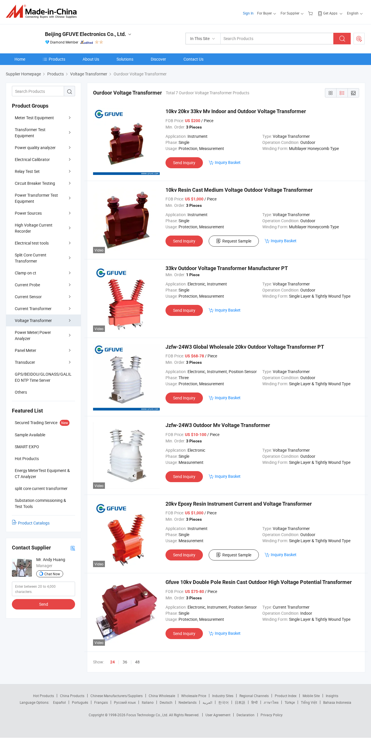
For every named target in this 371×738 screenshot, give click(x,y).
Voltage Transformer (33, 320)
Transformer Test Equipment (30, 132)
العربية (207, 702)
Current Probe (27, 284)
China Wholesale (162, 695)
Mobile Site (311, 695)
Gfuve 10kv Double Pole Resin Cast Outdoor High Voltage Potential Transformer (259, 582)
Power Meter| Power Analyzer (33, 335)
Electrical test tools (32, 243)
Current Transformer (33, 308)
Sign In (248, 13)
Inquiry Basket (228, 162)
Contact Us (193, 59)
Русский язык (125, 702)
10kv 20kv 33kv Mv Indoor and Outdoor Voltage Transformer (236, 111)
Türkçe (290, 702)
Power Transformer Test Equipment (36, 198)
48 (137, 662)
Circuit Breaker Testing (35, 183)
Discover (158, 59)
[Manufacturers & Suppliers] (43, 11)
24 (112, 662)
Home (19, 59)
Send (43, 604)
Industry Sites (222, 695)
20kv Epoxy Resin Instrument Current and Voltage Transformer (239, 504)
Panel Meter (25, 350)
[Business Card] (72, 548)
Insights (332, 695)
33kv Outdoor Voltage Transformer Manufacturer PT (227, 268)
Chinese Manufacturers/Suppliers (116, 695)
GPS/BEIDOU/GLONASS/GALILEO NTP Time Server (43, 377)
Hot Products (43, 695)
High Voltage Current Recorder (33, 228)
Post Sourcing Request (359, 38)
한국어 (223, 702)
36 (125, 662)
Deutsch (166, 702)
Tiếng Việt (309, 702)
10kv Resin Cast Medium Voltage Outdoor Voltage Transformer (239, 190)
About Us (91, 59)
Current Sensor (28, 296)
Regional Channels (254, 695)
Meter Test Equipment (34, 117)
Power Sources (28, 213)
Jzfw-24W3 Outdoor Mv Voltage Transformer (218, 425)
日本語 (240, 702)
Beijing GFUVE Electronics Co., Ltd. (85, 34)
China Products (72, 695)
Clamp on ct (25, 273)
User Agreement (217, 714)
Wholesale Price (193, 695)
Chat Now (52, 573)
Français (101, 702)
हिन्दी (254, 702)
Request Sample (236, 241)
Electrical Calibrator (32, 159)
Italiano (148, 702)
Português (80, 702)
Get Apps (330, 13)
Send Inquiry (184, 162)
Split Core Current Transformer (30, 258)
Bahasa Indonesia (337, 702)
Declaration (245, 714)
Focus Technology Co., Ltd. (147, 714)
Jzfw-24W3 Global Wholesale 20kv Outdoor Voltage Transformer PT (245, 347)
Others (21, 392)
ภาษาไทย (271, 702)
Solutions (125, 59)
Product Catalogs (34, 523)
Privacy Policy (272, 714)
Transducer (25, 362)
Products (57, 59)
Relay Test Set (27, 171)
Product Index (286, 695)
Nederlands (188, 702)
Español (59, 702)
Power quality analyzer (35, 147)
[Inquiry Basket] (311, 13)
